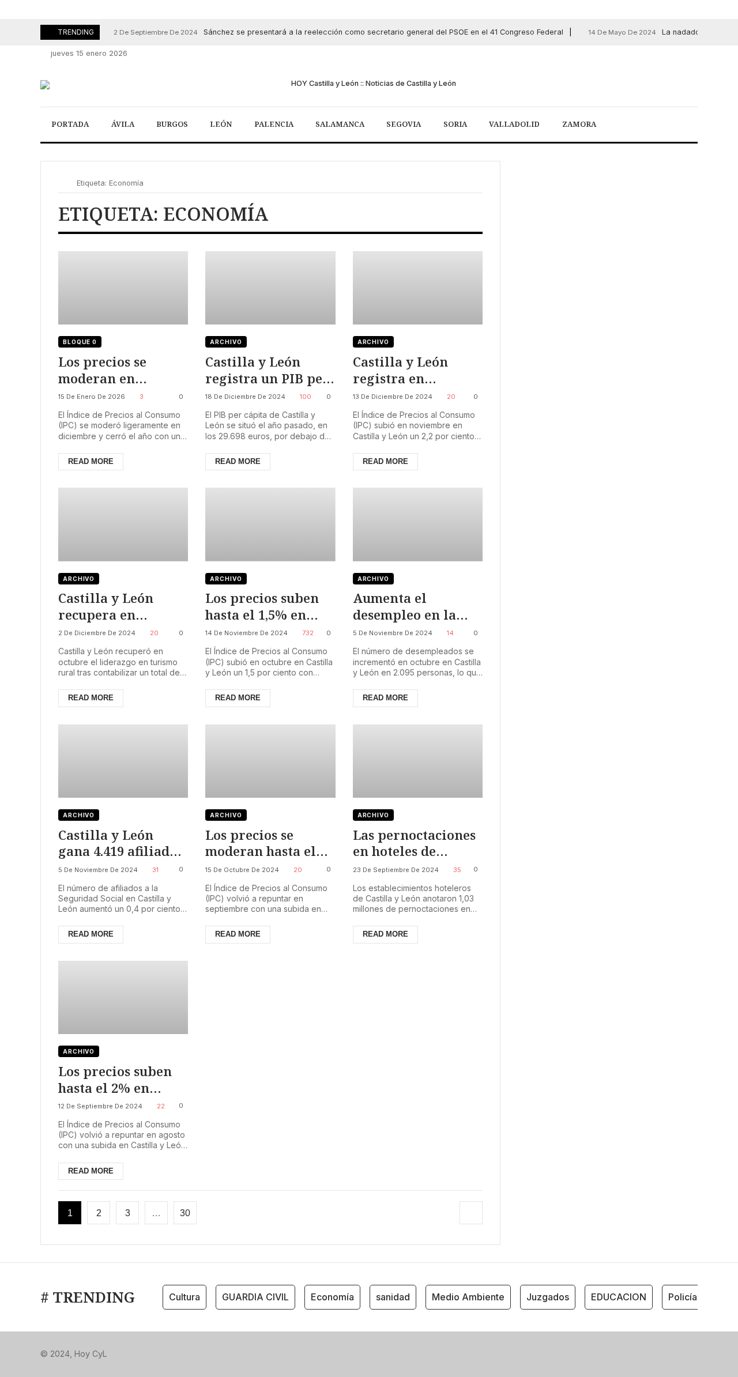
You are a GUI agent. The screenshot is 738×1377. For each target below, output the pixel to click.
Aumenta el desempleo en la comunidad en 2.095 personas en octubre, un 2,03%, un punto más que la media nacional (418, 606)
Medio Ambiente (468, 1297)
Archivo (226, 341)
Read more (91, 461)
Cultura (184, 1297)
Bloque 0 (80, 341)
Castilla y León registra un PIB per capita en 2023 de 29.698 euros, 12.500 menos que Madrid (267, 369)
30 (185, 1213)
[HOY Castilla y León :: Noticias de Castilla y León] (369, 84)
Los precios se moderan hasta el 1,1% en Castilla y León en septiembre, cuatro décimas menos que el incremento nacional (270, 843)
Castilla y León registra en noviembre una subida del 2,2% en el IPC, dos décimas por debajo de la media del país (413, 369)
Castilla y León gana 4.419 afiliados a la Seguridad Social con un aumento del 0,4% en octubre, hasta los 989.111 (120, 843)
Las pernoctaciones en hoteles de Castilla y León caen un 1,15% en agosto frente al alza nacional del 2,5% (417, 843)
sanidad (393, 1297)
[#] (629, 54)
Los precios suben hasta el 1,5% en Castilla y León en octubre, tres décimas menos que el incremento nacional (266, 606)
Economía (332, 1297)
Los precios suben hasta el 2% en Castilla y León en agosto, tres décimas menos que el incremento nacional (122, 1079)
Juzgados (547, 1297)
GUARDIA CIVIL (255, 1297)
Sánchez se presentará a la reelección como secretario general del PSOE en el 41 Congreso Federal (338, 32)
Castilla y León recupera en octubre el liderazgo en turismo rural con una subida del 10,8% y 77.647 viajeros (115, 606)
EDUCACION (618, 1297)
